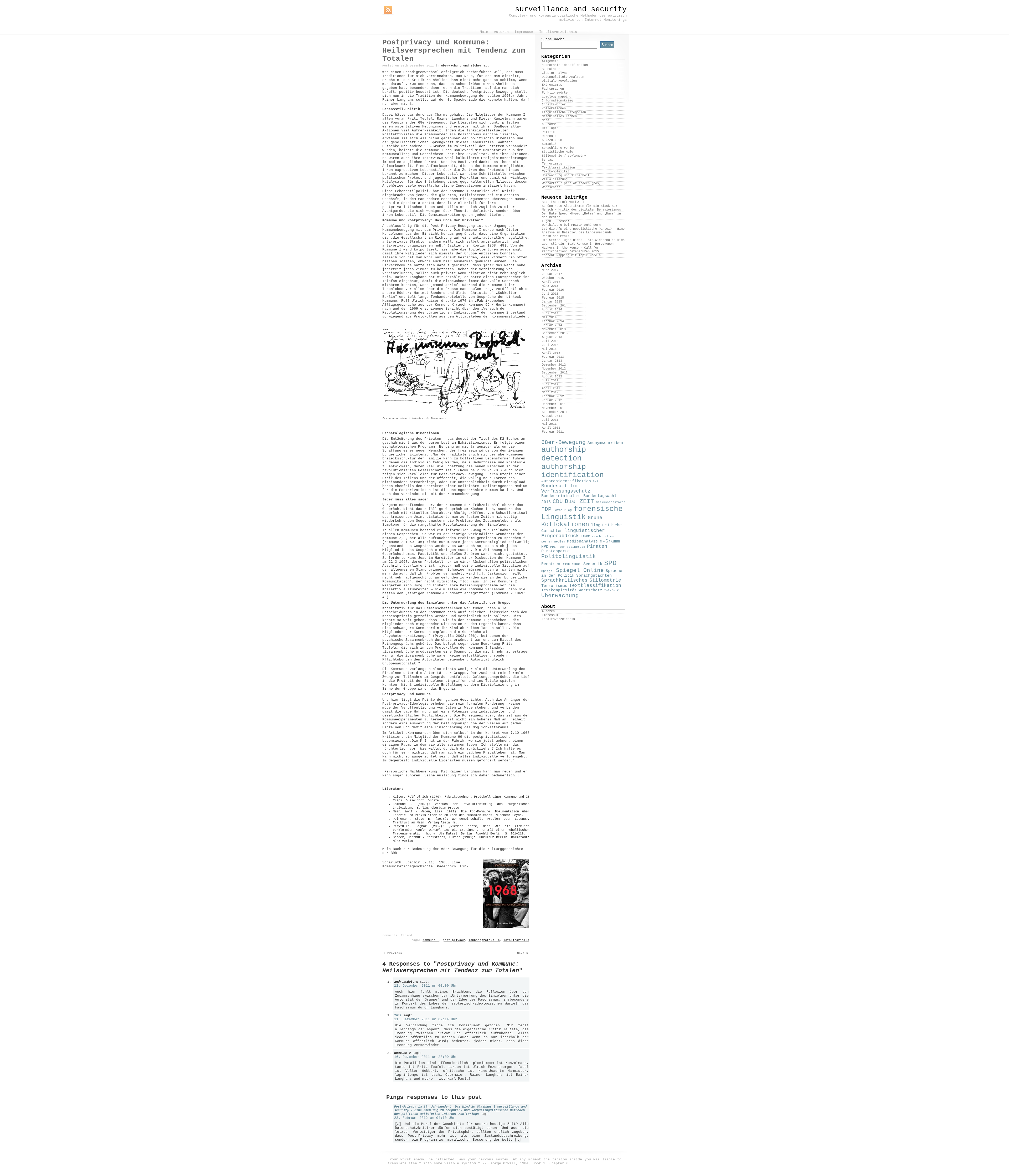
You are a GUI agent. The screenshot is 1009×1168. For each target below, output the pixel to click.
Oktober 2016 (553, 278)
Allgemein (550, 61)
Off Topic (550, 128)
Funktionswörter (555, 93)
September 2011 (555, 412)
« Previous (393, 953)
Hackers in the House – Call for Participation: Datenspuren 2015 (570, 249)
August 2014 (552, 309)
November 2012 (554, 369)
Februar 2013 (553, 357)
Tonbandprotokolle (484, 940)
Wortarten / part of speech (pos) (571, 183)
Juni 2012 (550, 384)
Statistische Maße (557, 152)
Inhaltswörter (554, 104)
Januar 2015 (552, 302)
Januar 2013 (552, 361)
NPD (544, 547)
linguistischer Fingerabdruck (573, 533)
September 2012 (555, 373)
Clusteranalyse (555, 73)
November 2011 (554, 408)
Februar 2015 (553, 298)
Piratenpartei (556, 551)
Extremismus (552, 85)
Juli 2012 (550, 380)
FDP (546, 509)
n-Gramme (549, 124)
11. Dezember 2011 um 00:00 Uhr (425, 986)
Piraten (597, 546)
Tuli (397, 1015)
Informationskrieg (557, 101)
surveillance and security (571, 9)
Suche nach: (552, 39)
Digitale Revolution (559, 81)
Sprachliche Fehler (558, 148)
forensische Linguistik (582, 513)
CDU (558, 501)
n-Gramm (610, 541)
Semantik (549, 144)
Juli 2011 (550, 420)
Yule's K (611, 590)
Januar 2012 (552, 400)
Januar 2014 (552, 325)
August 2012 (552, 376)
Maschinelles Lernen (559, 116)
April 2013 (551, 353)
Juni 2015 (550, 294)
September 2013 (555, 333)
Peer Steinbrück (571, 547)
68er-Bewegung (563, 442)
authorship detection (563, 454)
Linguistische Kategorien (564, 112)
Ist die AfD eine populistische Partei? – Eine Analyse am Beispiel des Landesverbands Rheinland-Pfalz (583, 232)
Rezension (550, 136)
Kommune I (431, 940)
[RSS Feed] (388, 10)
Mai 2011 (549, 424)
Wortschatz (551, 187)
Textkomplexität (555, 171)
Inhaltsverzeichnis (558, 619)
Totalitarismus (516, 940)
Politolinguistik (568, 556)
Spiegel (547, 571)
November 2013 (554, 329)
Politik (548, 132)
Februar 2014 (553, 321)
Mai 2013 (549, 349)
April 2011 (551, 428)
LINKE (585, 536)
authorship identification (565, 65)
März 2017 (550, 270)
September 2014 (555, 306)
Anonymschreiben (605, 443)
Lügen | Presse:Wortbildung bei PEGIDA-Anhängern (571, 223)
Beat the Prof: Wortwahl (563, 202)
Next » (522, 953)
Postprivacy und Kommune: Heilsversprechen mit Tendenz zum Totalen (453, 50)
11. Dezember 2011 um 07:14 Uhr (425, 1019)
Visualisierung (555, 179)
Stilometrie (605, 580)
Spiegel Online (580, 570)
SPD (610, 563)
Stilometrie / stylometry (564, 156)
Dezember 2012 (554, 365)
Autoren (548, 611)
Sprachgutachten (594, 575)
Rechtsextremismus (561, 564)
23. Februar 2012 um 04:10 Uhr (424, 1118)
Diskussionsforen (610, 502)
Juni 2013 (550, 345)
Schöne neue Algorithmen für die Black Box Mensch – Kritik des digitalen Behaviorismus (581, 208)
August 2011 (552, 416)
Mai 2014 (549, 317)
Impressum (550, 615)
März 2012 (550, 392)
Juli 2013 (550, 341)
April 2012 (551, 388)
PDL (553, 547)
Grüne (595, 517)
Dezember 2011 (554, 404)
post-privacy (454, 940)
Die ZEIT (579, 501)
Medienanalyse (582, 541)
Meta (545, 120)
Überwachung (560, 595)
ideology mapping (556, 97)
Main (484, 32)
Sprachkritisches (564, 580)
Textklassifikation (558, 168)
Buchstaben (551, 69)
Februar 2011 (553, 432)
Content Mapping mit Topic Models (571, 255)
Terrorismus (552, 164)
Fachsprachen (553, 89)
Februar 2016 (553, 290)
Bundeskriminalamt (561, 496)
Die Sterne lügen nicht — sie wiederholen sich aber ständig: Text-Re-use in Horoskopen (583, 242)
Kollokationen (554, 108)
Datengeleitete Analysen (563, 77)
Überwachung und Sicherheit (465, 65)
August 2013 (552, 337)
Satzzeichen (552, 140)
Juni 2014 (550, 313)
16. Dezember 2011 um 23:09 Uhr (425, 1057)
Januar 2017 (552, 274)
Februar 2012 (553, 396)
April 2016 (551, 282)
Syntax (547, 160)
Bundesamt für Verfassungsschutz (565, 488)
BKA (595, 481)
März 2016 (550, 286)
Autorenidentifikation (566, 481)
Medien (559, 541)
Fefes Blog (562, 510)
